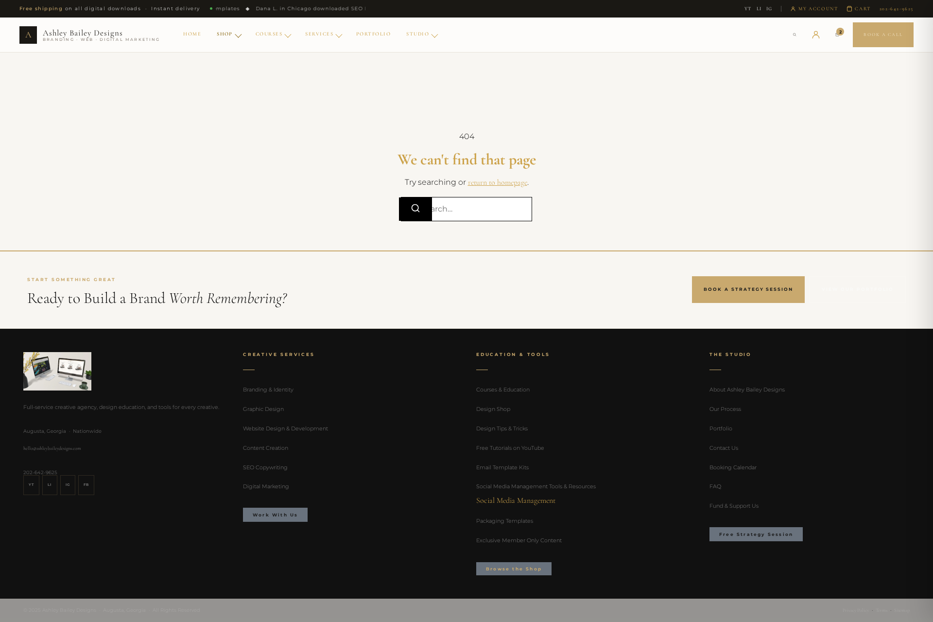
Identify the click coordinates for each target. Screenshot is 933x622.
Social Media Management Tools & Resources (536, 486)
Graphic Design (263, 409)
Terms (881, 610)
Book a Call (883, 34)
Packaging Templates (504, 520)
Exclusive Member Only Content (519, 540)
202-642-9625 (897, 9)
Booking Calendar (733, 467)
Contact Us (723, 447)
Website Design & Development (285, 428)
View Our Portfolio (858, 289)
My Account (818, 9)
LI (759, 9)
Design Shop (493, 409)
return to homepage (497, 182)
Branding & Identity (268, 389)
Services (319, 34)
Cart (862, 9)
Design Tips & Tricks (502, 428)
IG (769, 9)
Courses (269, 34)
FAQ (715, 486)
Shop (225, 34)
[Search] (794, 34)
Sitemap (902, 610)
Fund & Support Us (734, 505)
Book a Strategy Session (749, 289)
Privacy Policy (856, 610)
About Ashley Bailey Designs (747, 389)
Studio (417, 34)
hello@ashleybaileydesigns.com (52, 448)
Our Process (725, 409)
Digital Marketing (266, 486)
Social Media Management (515, 500)
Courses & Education (503, 389)
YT (747, 9)
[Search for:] (466, 209)
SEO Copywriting (265, 467)
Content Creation (265, 447)
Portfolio (373, 34)
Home (192, 34)
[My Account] (816, 34)
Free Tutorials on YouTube (510, 447)
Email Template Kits (502, 467)
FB (86, 484)
